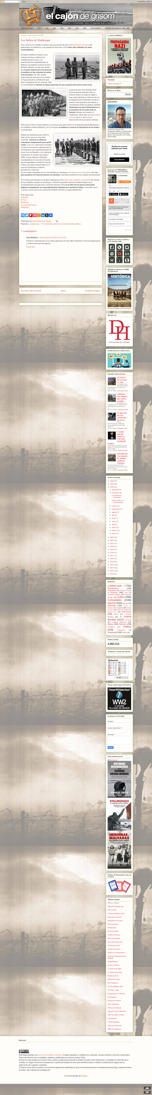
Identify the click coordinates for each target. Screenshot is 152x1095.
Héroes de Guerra (114, 949)
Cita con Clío (112, 910)
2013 (112, 568)
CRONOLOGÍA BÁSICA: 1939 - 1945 (117, 28)
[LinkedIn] (127, 256)
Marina (78, 224)
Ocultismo (111, 627)
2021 (112, 543)
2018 (112, 552)
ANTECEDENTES (27, 28)
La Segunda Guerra (28, 205)
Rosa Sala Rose (113, 1004)
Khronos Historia (113, 965)
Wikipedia (25, 207)
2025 (112, 484)
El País (23, 200)
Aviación (114, 592)
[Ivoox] (127, 262)
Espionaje (112, 606)
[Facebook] (112, 249)
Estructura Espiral (114, 938)
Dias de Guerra (113, 924)
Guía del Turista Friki (115, 942)
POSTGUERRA (96, 28)
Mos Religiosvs (113, 983)
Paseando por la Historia (116, 993)
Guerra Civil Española (115, 608)
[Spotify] (112, 256)
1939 (39, 28)
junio (114, 518)
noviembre (116, 493)
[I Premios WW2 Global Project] (119, 709)
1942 (61, 28)
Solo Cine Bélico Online (116, 1015)
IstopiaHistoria (113, 961)
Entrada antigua (92, 291)
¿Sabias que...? (35, 224)
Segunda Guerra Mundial (116, 1011)
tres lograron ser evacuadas (79, 172)
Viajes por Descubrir (115, 1025)
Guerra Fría (112, 612)
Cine (126, 592)
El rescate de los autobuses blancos (122, 416)
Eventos (126, 605)
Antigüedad (112, 590)
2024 (112, 487)
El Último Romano (114, 935)
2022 (112, 540)
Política (127, 626)
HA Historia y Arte (114, 945)
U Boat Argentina (114, 1022)
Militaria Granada (114, 979)
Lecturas (128, 620)
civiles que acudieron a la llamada (77, 180)
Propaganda (121, 630)
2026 (112, 481)
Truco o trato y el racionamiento (117, 501)
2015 (112, 562)
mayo (114, 521)
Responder (30, 247)
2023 (112, 537)
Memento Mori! (113, 976)
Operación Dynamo (81, 45)
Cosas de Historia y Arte (116, 913)
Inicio (63, 291)
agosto (114, 512)
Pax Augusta (112, 997)
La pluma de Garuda (115, 972)
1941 (54, 28)
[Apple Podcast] (119, 262)
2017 (112, 555)
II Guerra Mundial (67, 224)
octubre (115, 506)
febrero (115, 530)
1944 (77, 28)
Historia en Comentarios (116, 952)
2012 (112, 571)
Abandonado (113, 588)
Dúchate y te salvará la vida (122, 379)
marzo (114, 527)
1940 (46, 28)
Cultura (121, 597)
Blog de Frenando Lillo (116, 906)
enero (114, 533)
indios (32, 145)
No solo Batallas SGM (115, 986)
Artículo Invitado (125, 590)
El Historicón (112, 928)
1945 (84, 28)
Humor (116, 614)
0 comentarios (121, 390)
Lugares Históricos (119, 622)
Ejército (125, 603)
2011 (112, 574)
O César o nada (113, 990)
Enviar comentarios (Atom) (66, 299)
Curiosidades (48, 224)
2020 (112, 546)
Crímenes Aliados (114, 594)
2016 (112, 559)
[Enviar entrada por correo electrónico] (56, 221)
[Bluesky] (112, 262)
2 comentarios (121, 409)
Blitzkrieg (24, 202)
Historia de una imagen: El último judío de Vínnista (122, 458)
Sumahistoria (112, 1018)
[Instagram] (127, 249)
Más (127, 390)
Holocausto (126, 612)
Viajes (124, 632)
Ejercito (57, 224)
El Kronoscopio (113, 931)
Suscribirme (119, 160)
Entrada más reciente (31, 291)
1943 (69, 28)
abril (113, 524)
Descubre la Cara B (114, 917)
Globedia (24, 197)
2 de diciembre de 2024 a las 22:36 (52, 237)
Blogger (84, 1076)
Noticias (122, 624)
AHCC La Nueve (113, 903)
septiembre (116, 509)
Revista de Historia (114, 1001)
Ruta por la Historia (114, 1008)
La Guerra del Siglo (114, 969)
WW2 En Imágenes (114, 1029)
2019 (112, 549)
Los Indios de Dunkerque (116, 496)
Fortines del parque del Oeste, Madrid (122, 397)
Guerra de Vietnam (123, 610)
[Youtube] (119, 256)
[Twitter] (119, 249)
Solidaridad (112, 632)
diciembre (115, 490)
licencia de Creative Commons (50, 1055)
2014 (112, 565)
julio (113, 515)
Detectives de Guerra (115, 921)
